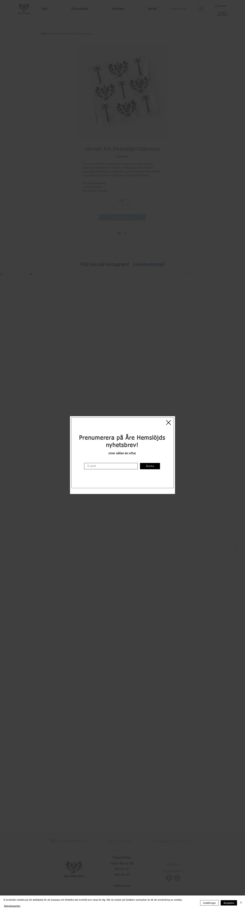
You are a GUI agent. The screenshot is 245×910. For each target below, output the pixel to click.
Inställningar (209, 902)
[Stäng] (241, 902)
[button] (168, 422)
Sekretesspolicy (12, 905)
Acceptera (229, 902)
